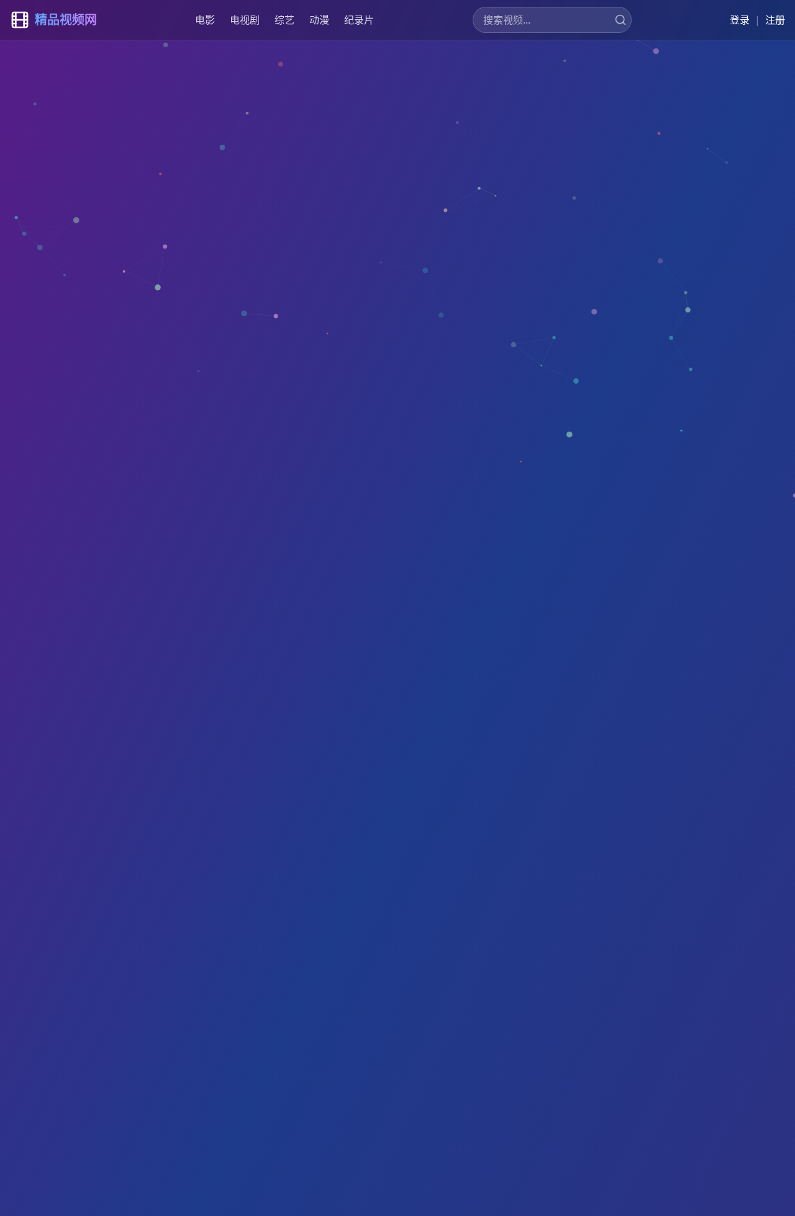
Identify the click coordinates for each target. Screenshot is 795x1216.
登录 (740, 20)
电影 (205, 20)
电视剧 (245, 20)
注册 (775, 20)
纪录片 (359, 20)
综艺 (284, 20)
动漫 (319, 20)
